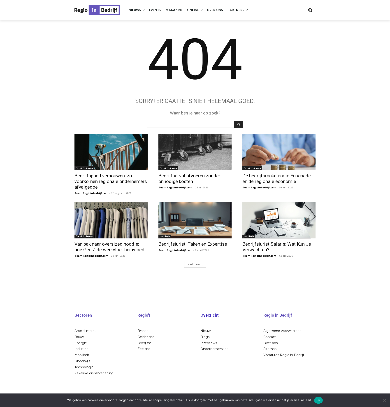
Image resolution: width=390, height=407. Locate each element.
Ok (318, 400)
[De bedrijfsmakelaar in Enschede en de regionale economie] (279, 152)
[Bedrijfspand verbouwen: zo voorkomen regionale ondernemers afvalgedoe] (111, 152)
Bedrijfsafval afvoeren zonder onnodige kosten (189, 178)
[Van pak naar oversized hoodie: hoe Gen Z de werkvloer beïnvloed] (111, 220)
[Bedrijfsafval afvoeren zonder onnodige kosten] (195, 152)
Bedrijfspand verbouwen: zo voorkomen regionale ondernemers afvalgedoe (110, 181)
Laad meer (193, 264)
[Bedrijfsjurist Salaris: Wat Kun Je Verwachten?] (279, 220)
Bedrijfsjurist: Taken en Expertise (192, 244)
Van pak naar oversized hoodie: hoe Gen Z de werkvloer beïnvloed (109, 246)
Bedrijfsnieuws (84, 168)
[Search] (238, 124)
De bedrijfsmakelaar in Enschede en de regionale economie (276, 178)
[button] (310, 10)
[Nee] (384, 400)
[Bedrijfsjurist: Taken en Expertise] (195, 220)
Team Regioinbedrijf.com (91, 193)
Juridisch (165, 236)
